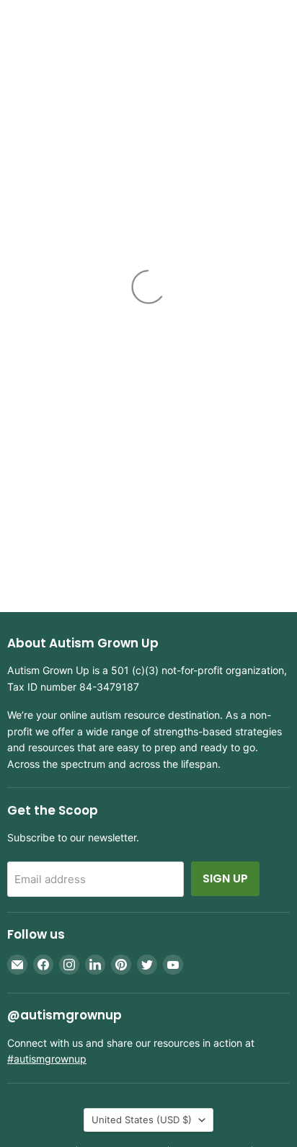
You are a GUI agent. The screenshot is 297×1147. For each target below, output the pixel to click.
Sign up (225, 878)
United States (142, 1119)
